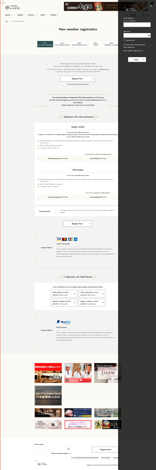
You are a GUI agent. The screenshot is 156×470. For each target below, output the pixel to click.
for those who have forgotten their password (134, 46)
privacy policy (117, 457)
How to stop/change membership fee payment (84, 457)
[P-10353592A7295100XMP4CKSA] (64, 302)
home (6, 21)
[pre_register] (78, 79)
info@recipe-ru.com (104, 69)
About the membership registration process (78, 84)
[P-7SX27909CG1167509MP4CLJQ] (64, 293)
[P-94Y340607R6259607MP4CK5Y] (92, 293)
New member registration (133, 51)
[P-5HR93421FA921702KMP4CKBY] (92, 302)
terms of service (105, 457)
